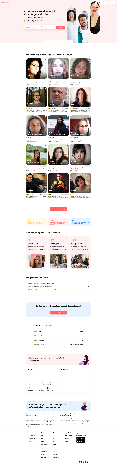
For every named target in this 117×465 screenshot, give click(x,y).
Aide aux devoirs (44, 447)
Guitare (42, 442)
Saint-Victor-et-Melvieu (50, 388)
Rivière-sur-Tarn (41, 380)
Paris (53, 435)
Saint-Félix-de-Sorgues (51, 382)
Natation (42, 441)
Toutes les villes (56, 457)
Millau (29, 378)
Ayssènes (49, 372)
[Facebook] (80, 462)
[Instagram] (83, 462)
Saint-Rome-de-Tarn (41, 387)
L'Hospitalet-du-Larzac (31, 376)
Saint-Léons (49, 384)
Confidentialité (32, 438)
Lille (53, 448)
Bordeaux (54, 447)
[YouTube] (87, 462)
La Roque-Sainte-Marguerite (41, 376)
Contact (66, 441)
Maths (42, 435)
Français (42, 445)
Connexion (111, 2)
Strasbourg (55, 444)
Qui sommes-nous (32, 435)
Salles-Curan (30, 390)
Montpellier (30, 372)
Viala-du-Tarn (50, 390)
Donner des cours (103, 2)
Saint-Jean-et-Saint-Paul (42, 385)
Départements (31, 442)
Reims (54, 451)
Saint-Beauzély (40, 382)
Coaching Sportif (44, 444)
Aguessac (39, 372)
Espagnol (42, 454)
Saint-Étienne (55, 454)
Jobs (29, 444)
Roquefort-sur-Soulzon (51, 380)
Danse (42, 450)
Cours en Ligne (31, 441)
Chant (42, 438)
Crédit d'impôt (67, 438)
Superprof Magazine (68, 435)
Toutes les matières (45, 457)
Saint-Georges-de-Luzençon (31, 385)
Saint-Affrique (30, 382)
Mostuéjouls (49, 378)
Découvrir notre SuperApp (81, 435)
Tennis (42, 448)
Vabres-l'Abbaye (41, 390)
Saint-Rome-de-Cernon (32, 387)
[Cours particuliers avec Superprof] (5, 2)
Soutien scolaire (44, 451)
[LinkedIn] (85, 462)
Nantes (54, 442)
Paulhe (29, 380)
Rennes (54, 450)
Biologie (62, 372)
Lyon (53, 438)
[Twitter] (82, 462)
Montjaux (39, 378)
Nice (53, 441)
